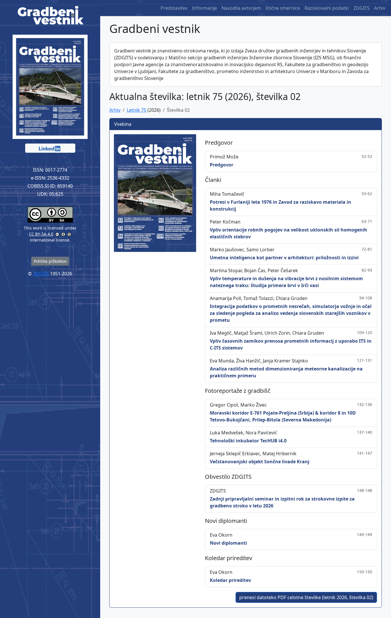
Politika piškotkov (50, 261)
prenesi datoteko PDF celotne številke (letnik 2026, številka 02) (306, 597)
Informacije (204, 8)
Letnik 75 (136, 110)
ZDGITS (362, 8)
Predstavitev (174, 8)
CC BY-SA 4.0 (41, 234)
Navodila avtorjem (241, 8)
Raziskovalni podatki (327, 8)
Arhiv (379, 8)
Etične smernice (283, 8)
